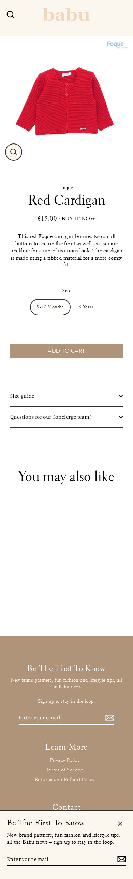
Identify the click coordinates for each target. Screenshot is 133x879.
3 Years (86, 307)
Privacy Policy (65, 760)
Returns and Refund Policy (64, 779)
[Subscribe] (108, 718)
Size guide (22, 396)
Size (67, 290)
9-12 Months (50, 307)
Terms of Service (64, 770)
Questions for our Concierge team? (51, 417)
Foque (66, 187)
